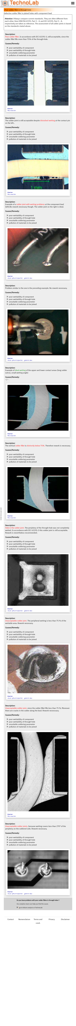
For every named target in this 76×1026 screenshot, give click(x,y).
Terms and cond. (38, 921)
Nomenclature (24, 919)
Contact (10, 919)
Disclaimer (65, 919)
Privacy (52, 919)
